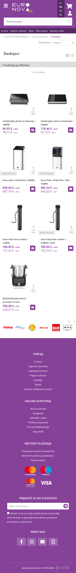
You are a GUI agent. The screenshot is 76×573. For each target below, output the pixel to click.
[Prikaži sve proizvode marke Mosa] (43, 327)
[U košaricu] (32, 130)
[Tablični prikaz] (72, 55)
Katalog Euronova (38, 370)
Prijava (68, 17)
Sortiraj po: (45, 42)
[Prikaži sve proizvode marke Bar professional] (55, 327)
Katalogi (38, 380)
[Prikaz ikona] (67, 55)
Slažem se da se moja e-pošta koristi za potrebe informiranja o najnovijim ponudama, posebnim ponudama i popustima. (33, 517)
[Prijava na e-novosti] (65, 506)
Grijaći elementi (40, 36)
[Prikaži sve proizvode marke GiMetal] (20, 327)
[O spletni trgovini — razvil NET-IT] (62, 568)
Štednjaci (56, 36)
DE (60, 14)
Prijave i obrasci (38, 375)
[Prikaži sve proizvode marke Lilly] (32, 327)
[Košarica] (68, 6)
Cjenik (38, 384)
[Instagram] (31, 542)
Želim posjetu (42, 31)
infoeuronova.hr (42, 389)
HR (60, 6)
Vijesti (31, 31)
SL (60, 3)
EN (60, 10)
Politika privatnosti (38, 422)
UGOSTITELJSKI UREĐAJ (16, 36)
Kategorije (38, 413)
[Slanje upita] (32, 189)
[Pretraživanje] (69, 22)
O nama (4, 31)
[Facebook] (21, 542)
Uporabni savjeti (57, 31)
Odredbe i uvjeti (38, 417)
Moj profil (38, 431)
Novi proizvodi (38, 408)
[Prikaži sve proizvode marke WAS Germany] (67, 327)
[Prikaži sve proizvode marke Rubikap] (8, 327)
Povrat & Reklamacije (38, 427)
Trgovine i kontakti (18, 31)
